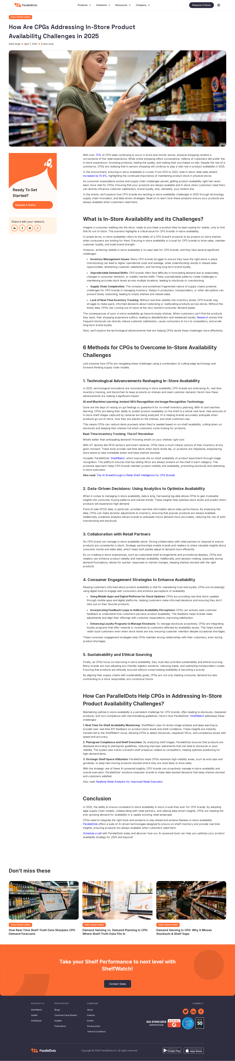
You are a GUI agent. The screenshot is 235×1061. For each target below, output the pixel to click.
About (90, 1010)
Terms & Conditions (96, 1031)
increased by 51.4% (95, 175)
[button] (84, 5)
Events (90, 1020)
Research (202, 317)
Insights (58, 1020)
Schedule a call (92, 833)
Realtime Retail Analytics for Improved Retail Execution (129, 781)
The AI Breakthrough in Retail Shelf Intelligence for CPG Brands (136, 475)
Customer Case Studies (66, 1015)
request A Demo (25, 205)
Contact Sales (117, 983)
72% (98, 155)
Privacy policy (93, 1026)
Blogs (57, 1010)
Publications (60, 1026)
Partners (91, 1015)
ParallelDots (90, 824)
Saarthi (34, 1015)
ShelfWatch (118, 458)
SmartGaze (36, 1020)
